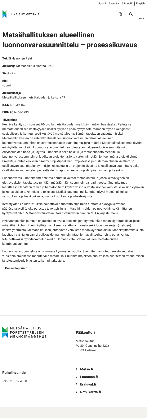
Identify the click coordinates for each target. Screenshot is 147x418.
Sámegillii (127, 4)
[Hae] (131, 14)
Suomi (102, 4)
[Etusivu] (120, 14)
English (140, 4)
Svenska (114, 4)
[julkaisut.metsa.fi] (24, 332)
